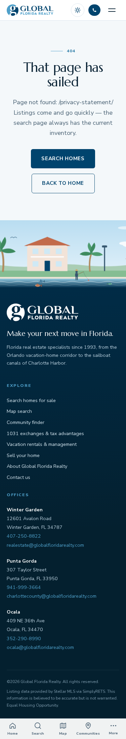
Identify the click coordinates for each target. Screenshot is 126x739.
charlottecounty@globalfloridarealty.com (51, 596)
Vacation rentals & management (42, 444)
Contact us (18, 477)
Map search (19, 411)
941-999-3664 (24, 587)
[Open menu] (111, 10)
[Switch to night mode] (77, 10)
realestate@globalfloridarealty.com (45, 545)
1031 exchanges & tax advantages (45, 433)
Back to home (63, 183)
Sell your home (23, 455)
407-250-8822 (24, 536)
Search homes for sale (31, 400)
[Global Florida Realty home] (30, 10)
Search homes (62, 158)
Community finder (25, 422)
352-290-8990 (24, 638)
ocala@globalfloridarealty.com (40, 647)
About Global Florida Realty (37, 466)
